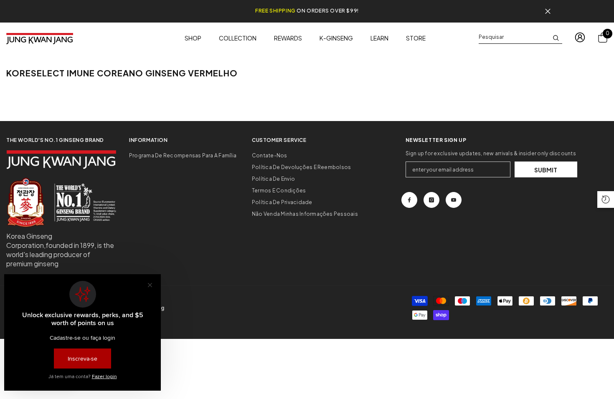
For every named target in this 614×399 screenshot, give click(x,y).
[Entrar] (580, 37)
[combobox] (514, 37)
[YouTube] (454, 200)
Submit (545, 170)
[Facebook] (409, 200)
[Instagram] (431, 200)
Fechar (547, 11)
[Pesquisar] (520, 37)
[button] (605, 199)
